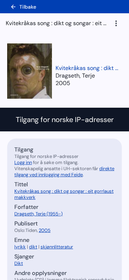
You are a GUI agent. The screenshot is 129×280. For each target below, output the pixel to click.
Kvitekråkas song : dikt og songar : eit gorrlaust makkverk (88, 68)
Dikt (18, 263)
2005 (63, 83)
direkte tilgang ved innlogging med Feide (64, 171)
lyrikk (20, 247)
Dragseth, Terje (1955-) (38, 214)
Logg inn (23, 162)
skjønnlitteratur (56, 247)
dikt (33, 247)
